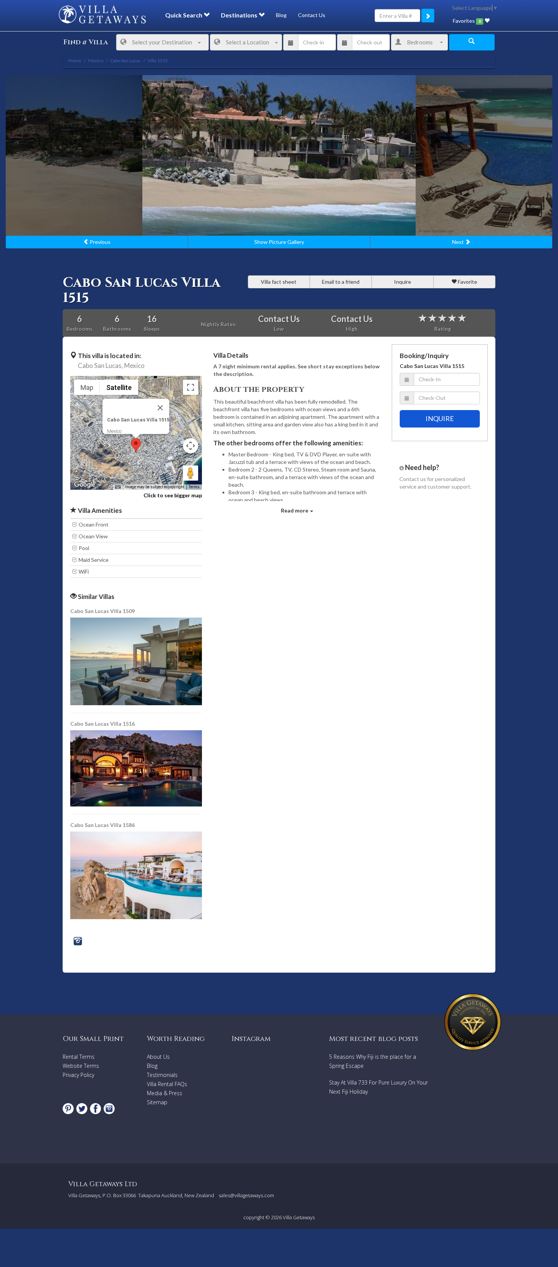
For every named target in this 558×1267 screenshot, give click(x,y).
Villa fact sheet (278, 281)
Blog (281, 15)
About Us (158, 1056)
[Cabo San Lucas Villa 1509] (136, 661)
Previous (99, 242)
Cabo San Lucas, (100, 365)
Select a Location (247, 42)
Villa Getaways (299, 1217)
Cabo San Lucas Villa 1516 (102, 723)
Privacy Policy (78, 1074)
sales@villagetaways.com (246, 1195)
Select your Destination (162, 42)
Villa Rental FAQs (167, 1084)
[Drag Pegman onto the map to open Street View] (190, 473)
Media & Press (164, 1093)
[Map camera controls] (190, 445)
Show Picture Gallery (279, 242)
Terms (194, 487)
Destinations (240, 15)
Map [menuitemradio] (86, 387)
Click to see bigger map (172, 495)
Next (458, 242)
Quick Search (184, 15)
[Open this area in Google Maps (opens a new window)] (84, 485)
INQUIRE (440, 418)
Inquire (402, 281)
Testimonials (162, 1074)
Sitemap (157, 1102)
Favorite (467, 281)
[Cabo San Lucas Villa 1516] (136, 768)
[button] (136, 445)
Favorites (467, 20)
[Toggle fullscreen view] (190, 387)
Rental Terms (79, 1056)
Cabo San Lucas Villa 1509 (102, 611)
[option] (279, 155)
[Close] (160, 408)
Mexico (134, 365)
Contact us (412, 479)
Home (74, 60)
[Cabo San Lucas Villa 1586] (136, 875)
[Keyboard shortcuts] (117, 487)
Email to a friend (340, 281)
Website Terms (81, 1065)
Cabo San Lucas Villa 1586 (102, 825)
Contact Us (311, 15)
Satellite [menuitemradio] (119, 387)
